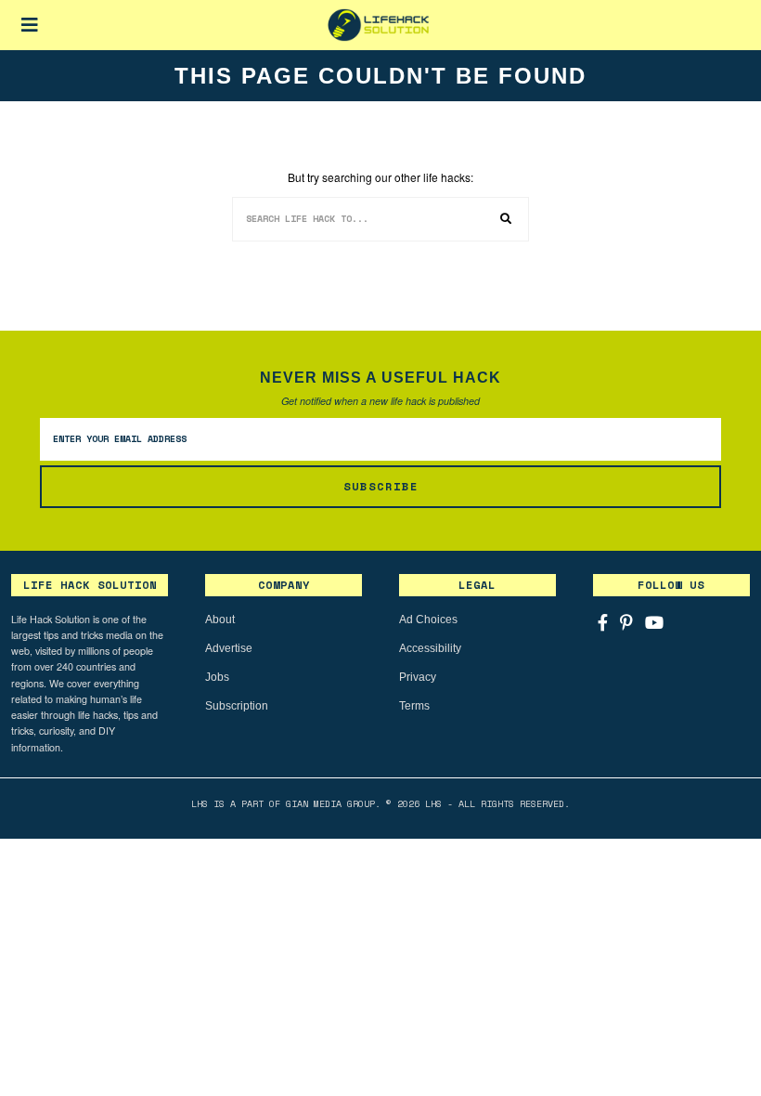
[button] (506, 219)
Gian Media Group (330, 804)
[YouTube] (654, 622)
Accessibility (430, 648)
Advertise (228, 648)
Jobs (217, 677)
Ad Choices (428, 619)
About (220, 619)
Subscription (236, 705)
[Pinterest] (626, 622)
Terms (414, 705)
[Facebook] (603, 622)
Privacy (417, 677)
